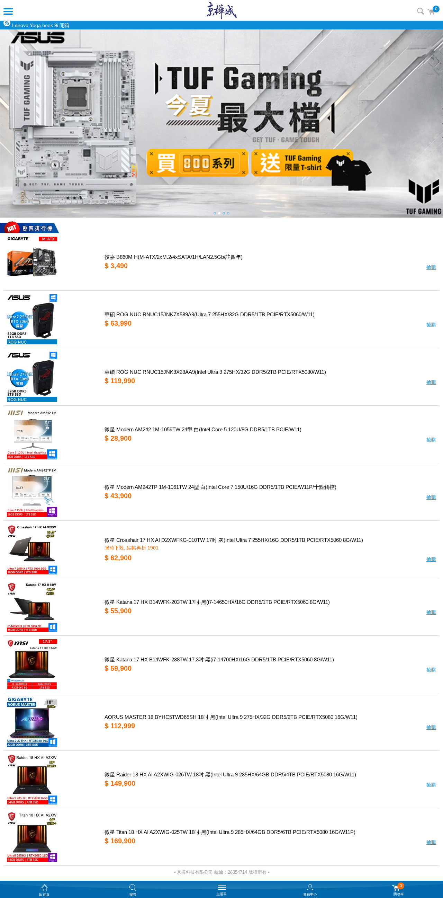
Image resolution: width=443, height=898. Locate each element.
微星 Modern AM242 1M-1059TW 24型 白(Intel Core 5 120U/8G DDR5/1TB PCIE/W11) (203, 429)
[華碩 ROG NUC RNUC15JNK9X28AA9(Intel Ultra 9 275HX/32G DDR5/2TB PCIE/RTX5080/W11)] (51, 377)
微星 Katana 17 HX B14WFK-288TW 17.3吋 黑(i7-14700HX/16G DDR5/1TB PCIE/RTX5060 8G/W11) (219, 659)
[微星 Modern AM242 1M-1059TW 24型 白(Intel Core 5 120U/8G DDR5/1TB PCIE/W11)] (51, 434)
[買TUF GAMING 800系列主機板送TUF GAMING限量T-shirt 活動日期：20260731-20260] (221, 123)
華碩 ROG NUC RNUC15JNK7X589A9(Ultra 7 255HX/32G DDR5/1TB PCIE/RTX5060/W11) (210, 314)
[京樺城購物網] (221, 10)
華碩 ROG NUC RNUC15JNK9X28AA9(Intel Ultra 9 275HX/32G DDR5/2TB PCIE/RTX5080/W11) (215, 372)
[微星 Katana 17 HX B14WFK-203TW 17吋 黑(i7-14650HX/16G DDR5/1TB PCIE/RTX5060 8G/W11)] (51, 607)
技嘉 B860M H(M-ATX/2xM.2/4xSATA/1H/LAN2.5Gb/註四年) (174, 257)
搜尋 (420, 11)
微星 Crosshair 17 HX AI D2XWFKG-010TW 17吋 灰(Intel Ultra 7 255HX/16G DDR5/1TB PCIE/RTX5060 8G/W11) (234, 540)
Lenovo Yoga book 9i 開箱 (40, 25)
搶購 (431, 267)
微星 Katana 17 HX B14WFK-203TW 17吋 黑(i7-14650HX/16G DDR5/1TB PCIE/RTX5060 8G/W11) (217, 602)
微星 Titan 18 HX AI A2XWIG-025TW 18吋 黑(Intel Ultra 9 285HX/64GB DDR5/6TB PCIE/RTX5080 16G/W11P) (230, 832)
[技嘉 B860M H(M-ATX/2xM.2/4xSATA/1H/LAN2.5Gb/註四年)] (51, 262)
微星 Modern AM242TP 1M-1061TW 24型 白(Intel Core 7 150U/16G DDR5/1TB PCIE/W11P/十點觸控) (220, 487)
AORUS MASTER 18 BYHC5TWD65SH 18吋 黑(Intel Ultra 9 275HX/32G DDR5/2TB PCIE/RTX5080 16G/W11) (231, 717)
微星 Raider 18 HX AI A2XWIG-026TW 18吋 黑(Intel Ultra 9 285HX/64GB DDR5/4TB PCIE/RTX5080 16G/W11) (230, 774)
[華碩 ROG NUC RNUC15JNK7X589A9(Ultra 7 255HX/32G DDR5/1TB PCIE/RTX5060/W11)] (51, 319)
